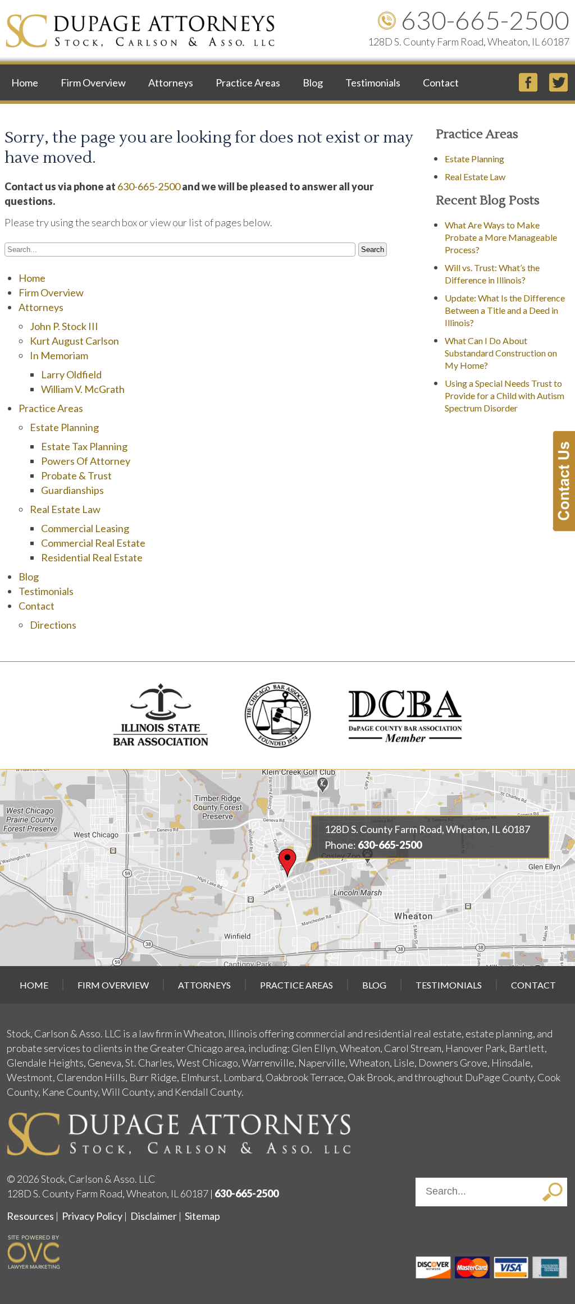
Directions (53, 625)
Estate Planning (64, 427)
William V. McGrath (83, 389)
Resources (30, 1216)
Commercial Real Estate (93, 543)
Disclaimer (153, 1216)
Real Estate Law (65, 509)
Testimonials (372, 82)
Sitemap (202, 1216)
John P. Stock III (64, 326)
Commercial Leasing (85, 528)
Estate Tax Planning (84, 446)
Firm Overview (93, 82)
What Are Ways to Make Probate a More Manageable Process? (501, 237)
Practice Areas (248, 82)
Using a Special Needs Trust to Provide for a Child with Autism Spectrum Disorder (504, 395)
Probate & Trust (76, 475)
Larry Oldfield (71, 374)
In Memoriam (59, 355)
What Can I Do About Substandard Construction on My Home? (501, 352)
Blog (313, 82)
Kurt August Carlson (74, 341)
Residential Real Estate (92, 557)
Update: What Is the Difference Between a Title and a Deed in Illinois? (505, 310)
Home (24, 82)
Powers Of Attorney (85, 461)
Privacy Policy (92, 1216)
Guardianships (72, 490)
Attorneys (170, 82)
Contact (441, 82)
